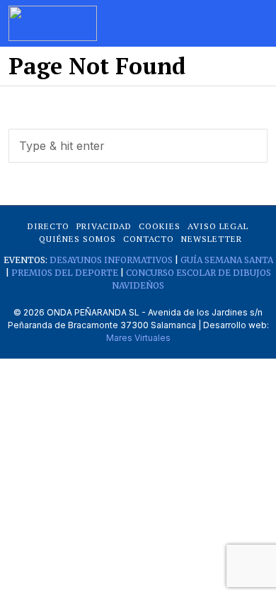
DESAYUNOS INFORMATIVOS (111, 260)
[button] (251, 146)
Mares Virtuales (138, 337)
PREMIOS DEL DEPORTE (64, 272)
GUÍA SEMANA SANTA (226, 260)
